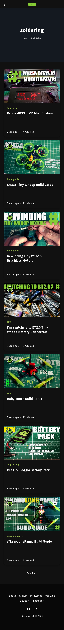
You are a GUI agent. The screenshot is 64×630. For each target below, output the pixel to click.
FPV (9, 321)
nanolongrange (15, 535)
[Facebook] (28, 609)
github (23, 595)
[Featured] (55, 503)
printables (36, 595)
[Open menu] (4, 4)
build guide (13, 179)
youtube (50, 595)
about (12, 595)
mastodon (38, 600)
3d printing (13, 107)
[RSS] (36, 609)
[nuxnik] (10, 75)
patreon (24, 600)
